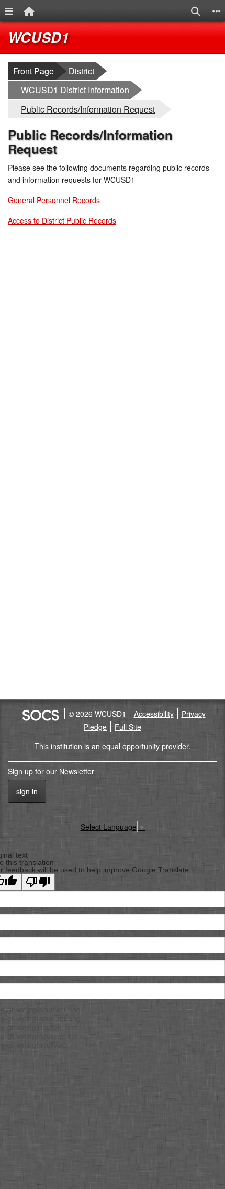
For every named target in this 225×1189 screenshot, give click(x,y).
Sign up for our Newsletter (51, 771)
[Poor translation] (38, 882)
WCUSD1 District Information (74, 89)
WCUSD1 (38, 37)
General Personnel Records (54, 200)
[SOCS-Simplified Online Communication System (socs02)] (40, 713)
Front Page (33, 71)
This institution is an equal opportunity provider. (112, 746)
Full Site (128, 726)
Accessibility (154, 713)
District (82, 70)
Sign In (27, 791)
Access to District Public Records (62, 220)
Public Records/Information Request (87, 109)
